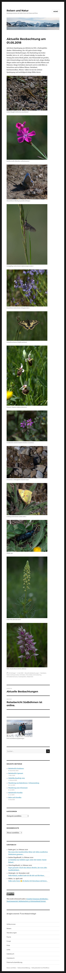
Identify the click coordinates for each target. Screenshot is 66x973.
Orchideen (23, 675)
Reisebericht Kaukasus (16, 768)
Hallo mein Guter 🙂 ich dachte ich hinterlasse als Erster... (28, 881)
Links (8, 949)
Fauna (9, 937)
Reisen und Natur (18, 10)
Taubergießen (22, 676)
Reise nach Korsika (14, 797)
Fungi (9, 941)
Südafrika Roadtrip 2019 (16, 778)
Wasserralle (30, 676)
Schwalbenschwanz (12, 676)
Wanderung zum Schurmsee (18, 788)
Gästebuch (10, 954)
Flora (8, 945)
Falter (8, 675)
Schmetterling (37, 675)
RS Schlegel (12, 673)
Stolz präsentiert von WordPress (40, 968)
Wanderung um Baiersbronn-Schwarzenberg (23, 783)
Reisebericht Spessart (15, 773)
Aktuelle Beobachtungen (32, 673)
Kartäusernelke (14, 675)
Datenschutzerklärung (14, 962)
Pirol (27, 675)
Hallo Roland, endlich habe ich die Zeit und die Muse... (26, 875)
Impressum (11, 958)
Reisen (9, 928)
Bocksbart (43, 673)
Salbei (31, 675)
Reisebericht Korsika (15, 793)
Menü (55, 11)
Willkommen (11, 924)
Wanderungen (12, 933)
